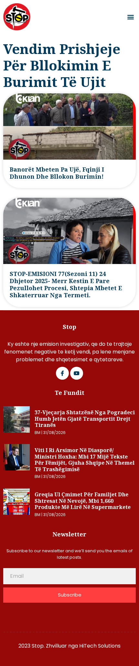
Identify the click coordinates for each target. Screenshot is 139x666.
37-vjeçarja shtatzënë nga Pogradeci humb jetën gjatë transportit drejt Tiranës (85, 418)
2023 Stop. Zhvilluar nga (48, 646)
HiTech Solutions (100, 646)
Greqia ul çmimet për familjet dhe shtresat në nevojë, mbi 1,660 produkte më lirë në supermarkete (83, 501)
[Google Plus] (76, 373)
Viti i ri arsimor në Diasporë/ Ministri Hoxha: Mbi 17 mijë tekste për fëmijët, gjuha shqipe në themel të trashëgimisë (84, 460)
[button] (130, 17)
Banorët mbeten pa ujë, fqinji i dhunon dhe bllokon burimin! (57, 172)
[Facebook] (62, 373)
